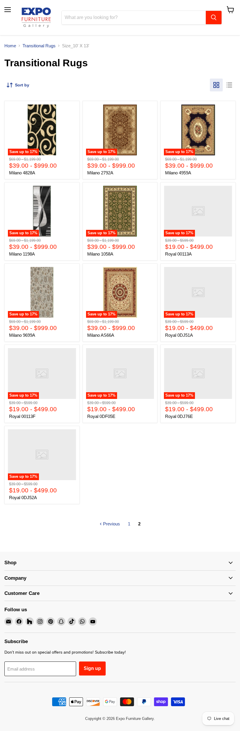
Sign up (92, 668)
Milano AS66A (100, 335)
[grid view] (216, 85)
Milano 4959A (178, 172)
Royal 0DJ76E (179, 416)
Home (10, 45)
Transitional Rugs (39, 45)
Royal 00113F (22, 416)
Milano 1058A (100, 253)
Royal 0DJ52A (23, 497)
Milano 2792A (100, 172)
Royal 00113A (178, 253)
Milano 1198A (22, 253)
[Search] (214, 17)
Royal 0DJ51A (179, 335)
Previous (111, 523)
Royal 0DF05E (101, 416)
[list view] (229, 85)
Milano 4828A (22, 172)
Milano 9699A (22, 335)
